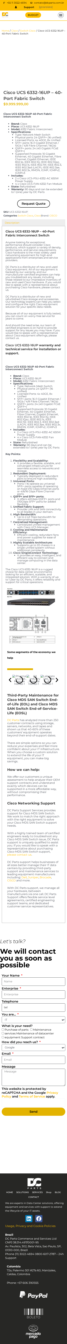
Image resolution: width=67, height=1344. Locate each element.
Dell (24, 877)
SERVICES (37, 1192)
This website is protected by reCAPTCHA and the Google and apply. (30, 1092)
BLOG (58, 1192)
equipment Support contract (25, 1037)
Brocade (45, 877)
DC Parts (13, 720)
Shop (48, 1192)
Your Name (11, 975)
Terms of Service (32, 1096)
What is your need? (17, 1026)
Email (7, 1054)
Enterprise (10, 988)
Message (8, 1067)
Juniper (33, 877)
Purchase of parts (17, 1029)
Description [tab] (12, 222)
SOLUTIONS (22, 1192)
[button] (61, 15)
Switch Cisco (28, 30)
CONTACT (33, 1197)
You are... (9, 1014)
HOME (9, 1192)
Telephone (10, 1001)
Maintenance (42, 1029)
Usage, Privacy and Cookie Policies (30, 1226)
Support (29, 7)
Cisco (14, 30)
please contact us (19, 854)
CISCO (53, 215)
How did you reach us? (20, 1042)
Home (5, 30)
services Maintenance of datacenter (29, 1033)
